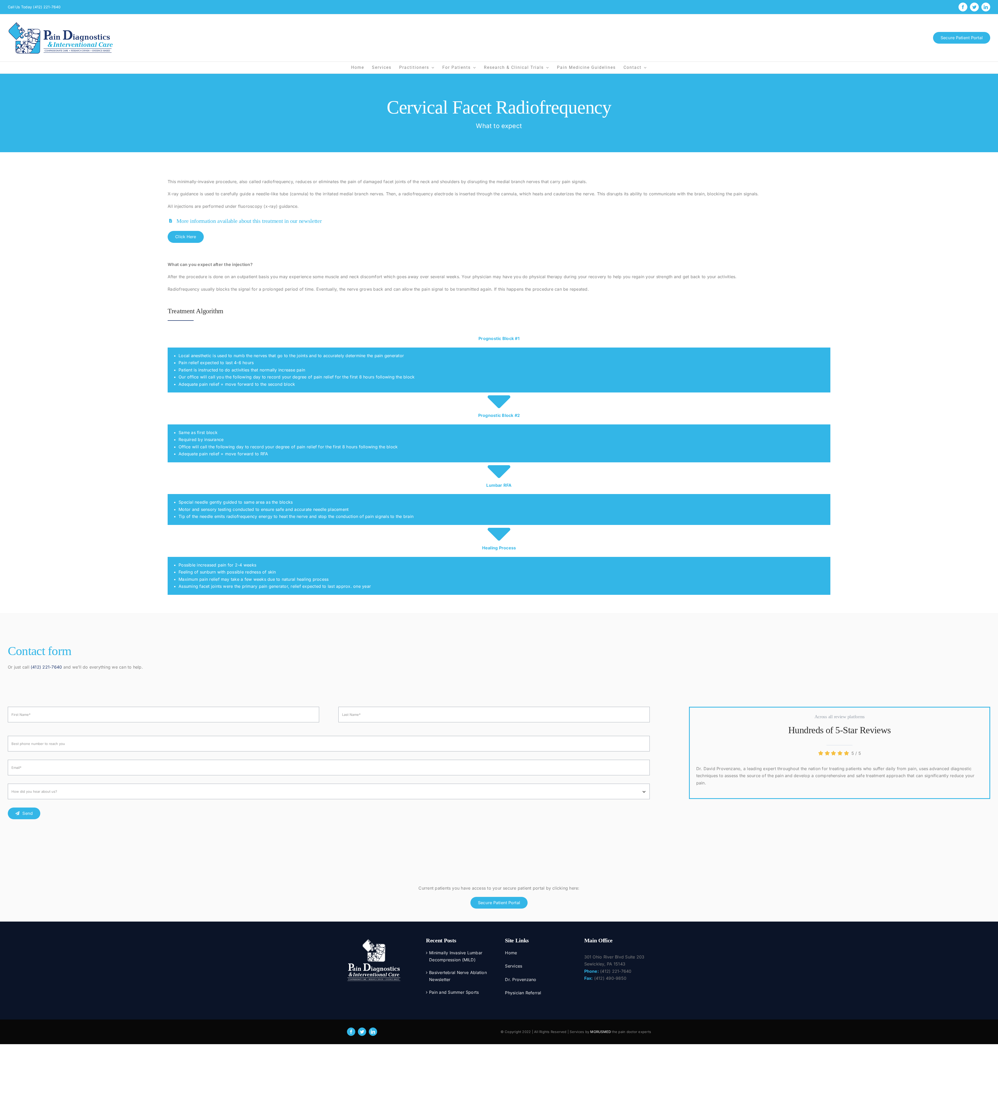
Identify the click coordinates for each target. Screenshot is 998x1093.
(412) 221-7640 (47, 7)
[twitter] (362, 1032)
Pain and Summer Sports (454, 992)
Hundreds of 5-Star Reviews (839, 730)
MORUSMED (600, 1032)
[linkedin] (373, 1032)
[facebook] (351, 1032)
